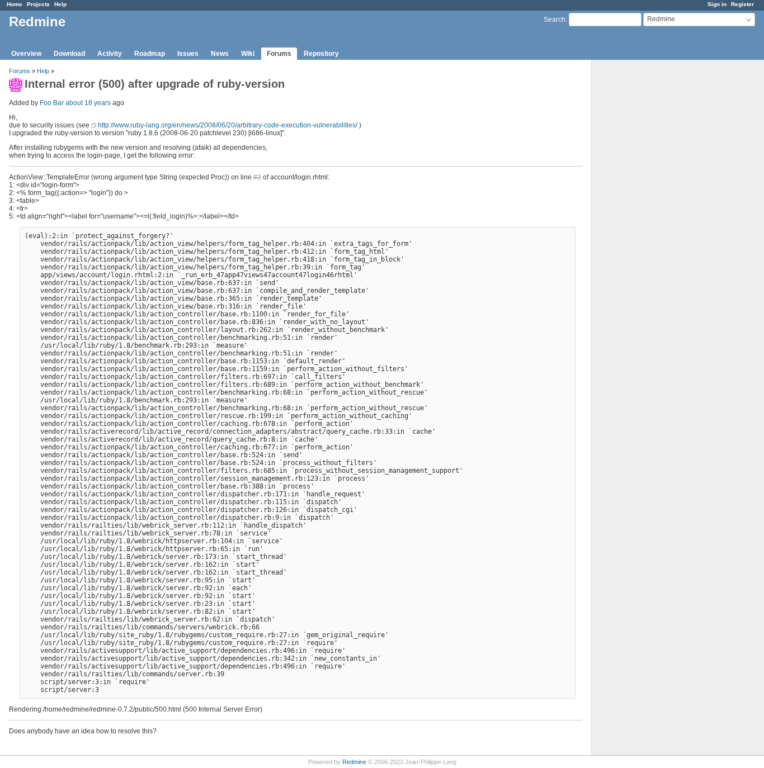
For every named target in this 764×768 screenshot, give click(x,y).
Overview (26, 54)
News (220, 54)
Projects (38, 4)
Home (14, 4)
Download (69, 54)
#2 (257, 177)
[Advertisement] (647, 235)
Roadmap (149, 54)
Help (60, 4)
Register (742, 4)
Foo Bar (52, 103)
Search (554, 19)
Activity (109, 54)
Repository (321, 54)
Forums (279, 54)
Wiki (247, 54)
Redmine (354, 761)
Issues (188, 54)
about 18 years (88, 103)
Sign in (717, 4)
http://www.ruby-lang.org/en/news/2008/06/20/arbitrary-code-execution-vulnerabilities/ (227, 125)
